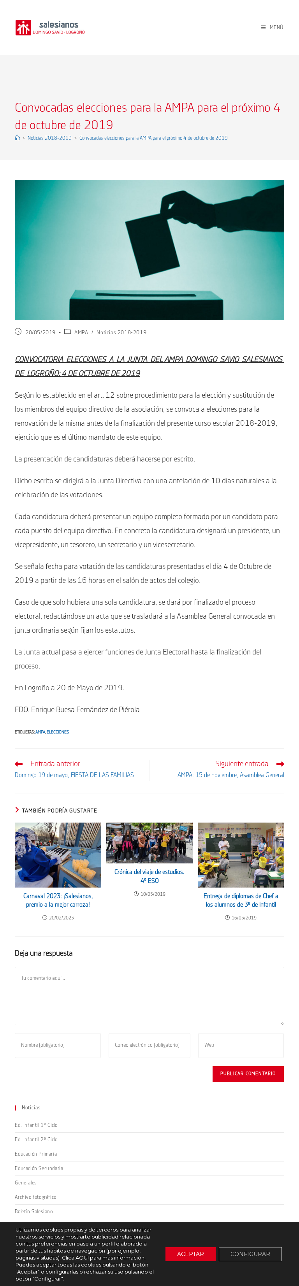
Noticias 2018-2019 (121, 332)
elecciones (58, 732)
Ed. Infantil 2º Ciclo (36, 1139)
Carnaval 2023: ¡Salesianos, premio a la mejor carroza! (58, 900)
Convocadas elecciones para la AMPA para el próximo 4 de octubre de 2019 (153, 138)
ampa (40, 732)
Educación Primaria (36, 1154)
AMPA (81, 332)
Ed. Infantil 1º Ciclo (36, 1125)
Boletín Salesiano (34, 1211)
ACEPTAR (190, 1254)
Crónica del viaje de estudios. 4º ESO (149, 876)
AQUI (82, 1257)
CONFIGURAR (250, 1254)
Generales (26, 1183)
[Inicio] (17, 138)
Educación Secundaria (39, 1168)
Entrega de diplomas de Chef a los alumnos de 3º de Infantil (241, 900)
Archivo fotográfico (35, 1197)
